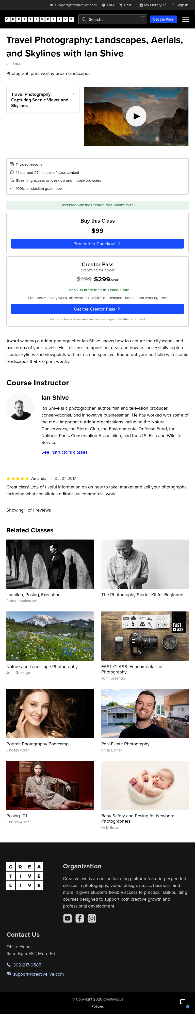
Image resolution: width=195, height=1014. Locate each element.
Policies (97, 1006)
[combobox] (113, 19)
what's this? (123, 205)
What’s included (133, 319)
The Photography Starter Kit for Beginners (142, 594)
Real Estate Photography (125, 744)
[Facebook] (79, 918)
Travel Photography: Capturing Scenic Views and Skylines (39, 99)
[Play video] (136, 116)
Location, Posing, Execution (33, 594)
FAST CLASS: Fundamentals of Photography (131, 669)
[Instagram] (91, 918)
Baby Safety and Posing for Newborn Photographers (137, 818)
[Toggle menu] (185, 19)
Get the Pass (163, 19)
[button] (183, 1002)
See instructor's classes (64, 452)
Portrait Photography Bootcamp (37, 744)
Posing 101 (16, 815)
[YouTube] (67, 918)
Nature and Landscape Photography (42, 666)
